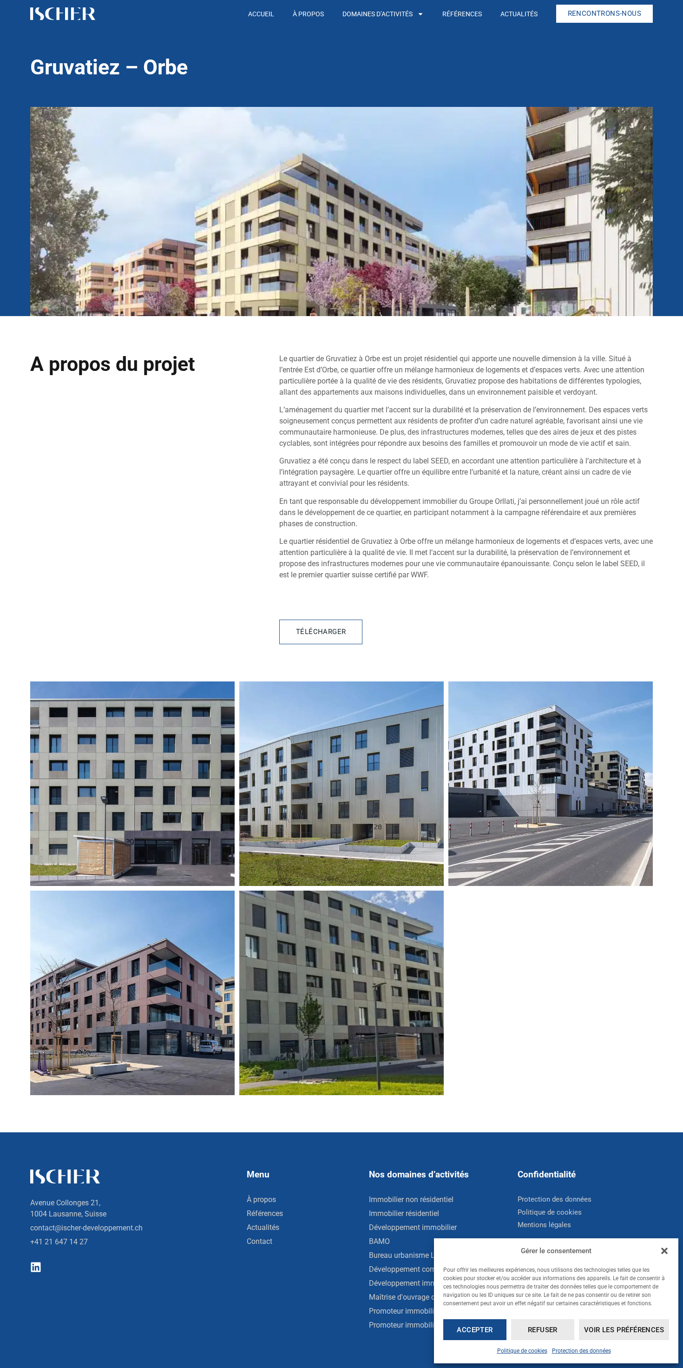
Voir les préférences (624, 1330)
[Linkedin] (35, 1267)
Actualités (519, 14)
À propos (308, 14)
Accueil (261, 14)
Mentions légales (544, 1225)
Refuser (543, 1330)
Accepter (475, 1330)
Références (462, 14)
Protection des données (581, 1351)
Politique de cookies (522, 1351)
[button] (664, 1251)
